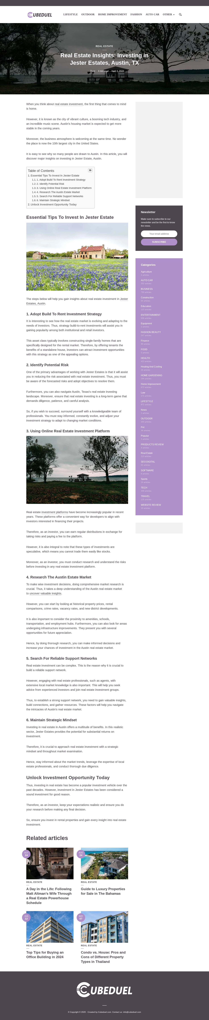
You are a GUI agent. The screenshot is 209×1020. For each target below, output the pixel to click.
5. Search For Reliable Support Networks (60, 196)
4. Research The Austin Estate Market (58, 192)
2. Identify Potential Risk (51, 183)
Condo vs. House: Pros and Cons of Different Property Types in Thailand (103, 957)
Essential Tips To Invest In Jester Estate (55, 175)
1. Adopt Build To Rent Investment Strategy (61, 179)
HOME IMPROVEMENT (112, 14)
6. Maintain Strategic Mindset (53, 200)
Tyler (92, 71)
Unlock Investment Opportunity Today (54, 204)
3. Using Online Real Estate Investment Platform (64, 188)
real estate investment (69, 104)
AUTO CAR (152, 14)
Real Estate (104, 46)
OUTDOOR (88, 14)
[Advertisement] (159, 150)
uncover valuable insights (45, 593)
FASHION (136, 14)
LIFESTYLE (70, 14)
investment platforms (55, 512)
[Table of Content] (90, 170)
